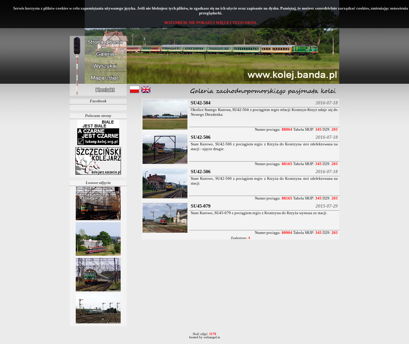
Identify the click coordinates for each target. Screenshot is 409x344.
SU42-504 (200, 102)
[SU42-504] (165, 129)
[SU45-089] (98, 323)
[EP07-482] (98, 291)
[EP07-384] (98, 219)
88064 (287, 129)
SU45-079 (200, 205)
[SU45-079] (165, 232)
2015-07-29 (327, 205)
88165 (287, 164)
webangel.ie (212, 337)
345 (318, 129)
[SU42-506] (165, 163)
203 (334, 129)
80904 (287, 232)
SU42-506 (200, 137)
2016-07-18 (327, 102)
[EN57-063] (98, 255)
